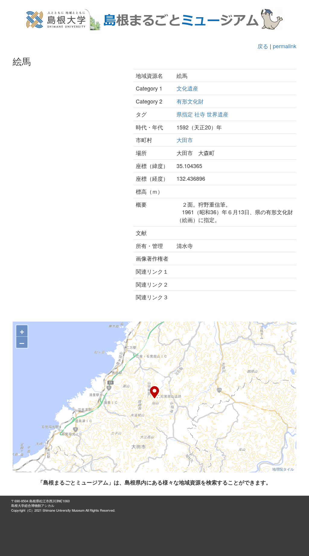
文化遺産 (187, 88)
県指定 (185, 114)
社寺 (199, 114)
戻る (262, 46)
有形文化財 (190, 101)
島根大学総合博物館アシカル (32, 505)
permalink (284, 46)
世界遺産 (217, 114)
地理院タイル (283, 469)
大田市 (185, 140)
